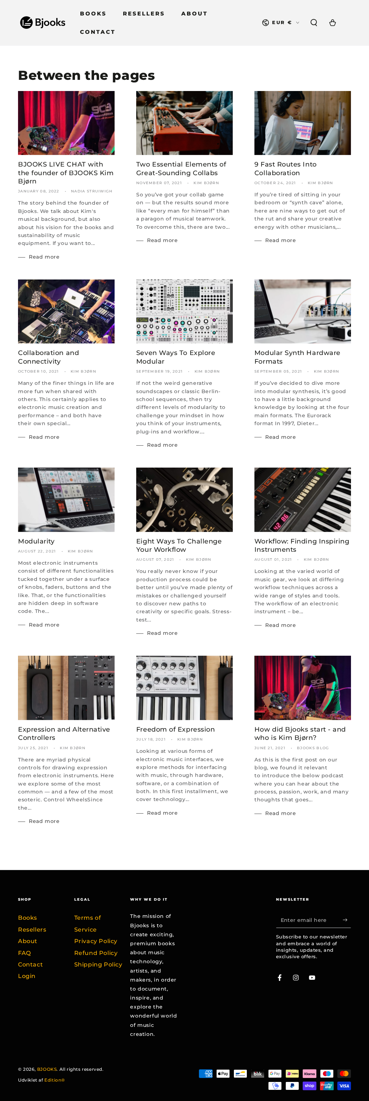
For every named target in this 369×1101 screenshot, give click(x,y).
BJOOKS (47, 1069)
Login (27, 976)
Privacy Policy (95, 941)
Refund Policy (96, 953)
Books (27, 917)
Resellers (32, 929)
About (27, 941)
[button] (313, 23)
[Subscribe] (347, 920)
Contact (30, 964)
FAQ (24, 953)
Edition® (54, 1080)
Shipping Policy (98, 964)
